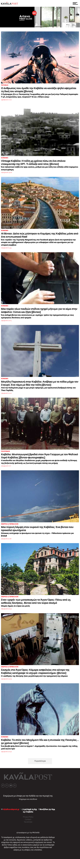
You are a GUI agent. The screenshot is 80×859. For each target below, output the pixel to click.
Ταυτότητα (28, 822)
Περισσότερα (40, 761)
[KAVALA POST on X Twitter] (7, 786)
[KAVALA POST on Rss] (14, 786)
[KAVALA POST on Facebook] (3, 786)
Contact (28, 819)
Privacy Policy (28, 817)
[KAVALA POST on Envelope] (10, 786)
